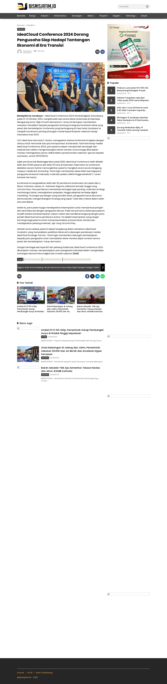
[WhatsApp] (102, 276)
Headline (21, 29)
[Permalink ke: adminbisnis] (20, 51)
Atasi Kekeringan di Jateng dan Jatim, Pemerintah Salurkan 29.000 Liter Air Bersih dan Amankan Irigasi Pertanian (60, 309)
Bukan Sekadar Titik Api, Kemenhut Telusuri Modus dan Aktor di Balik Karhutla (89, 309)
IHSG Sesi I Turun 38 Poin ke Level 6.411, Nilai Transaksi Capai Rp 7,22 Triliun (132, 109)
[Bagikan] (102, 52)
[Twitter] (92, 276)
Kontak (20, 672)
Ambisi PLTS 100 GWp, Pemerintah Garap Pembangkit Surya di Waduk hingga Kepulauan (30, 309)
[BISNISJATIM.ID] (36, 6)
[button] (147, 6)
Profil (30, 672)
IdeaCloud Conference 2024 (78, 259)
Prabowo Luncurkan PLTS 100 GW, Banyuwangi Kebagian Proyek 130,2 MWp (132, 89)
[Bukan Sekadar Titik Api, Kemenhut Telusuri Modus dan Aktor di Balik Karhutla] (91, 295)
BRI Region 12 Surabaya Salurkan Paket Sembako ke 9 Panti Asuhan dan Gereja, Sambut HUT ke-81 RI (133, 119)
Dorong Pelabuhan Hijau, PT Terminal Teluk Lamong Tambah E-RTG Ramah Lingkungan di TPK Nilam (132, 128)
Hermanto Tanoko (53, 259)
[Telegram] (97, 276)
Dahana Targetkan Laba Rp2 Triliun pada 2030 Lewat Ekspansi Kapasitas (132, 99)
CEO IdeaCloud (33, 259)
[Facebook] (87, 276)
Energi (21, 301)
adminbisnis (27, 51)
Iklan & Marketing (44, 672)
